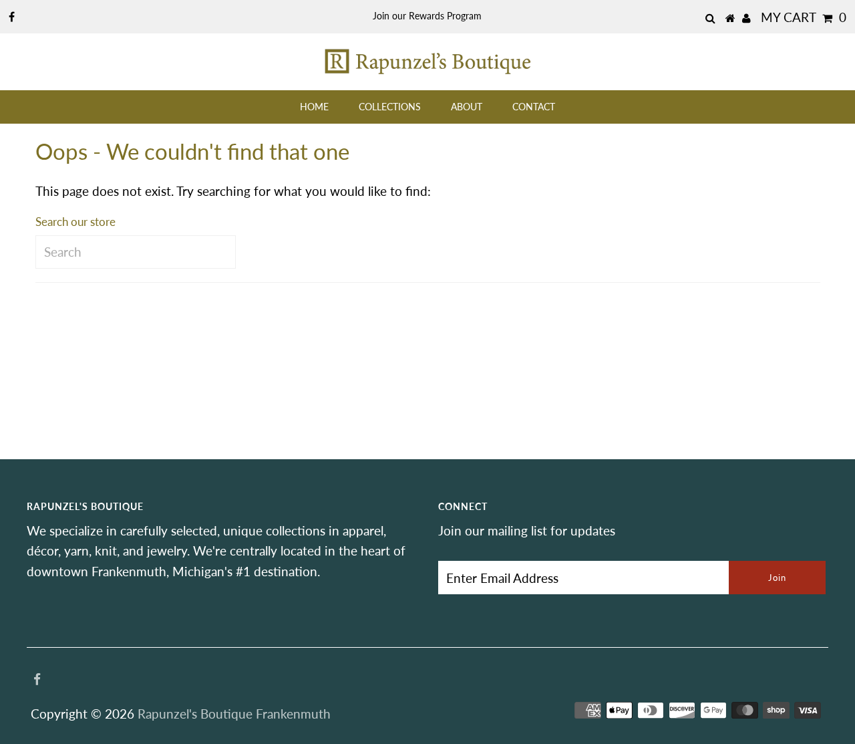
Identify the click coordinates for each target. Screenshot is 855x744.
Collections (390, 106)
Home (314, 106)
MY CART (803, 17)
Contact (533, 106)
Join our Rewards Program (427, 15)
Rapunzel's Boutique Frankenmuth (234, 713)
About (466, 106)
